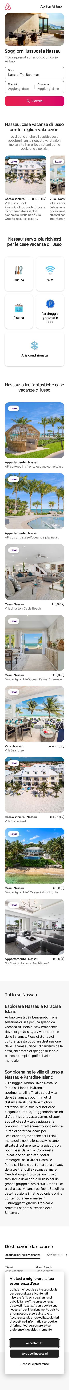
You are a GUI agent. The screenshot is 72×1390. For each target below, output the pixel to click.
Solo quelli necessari (34, 1353)
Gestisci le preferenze (34, 1364)
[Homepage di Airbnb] (8, 6)
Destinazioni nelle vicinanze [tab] (22, 1255)
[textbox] (19, 88)
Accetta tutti (34, 1343)
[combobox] (34, 74)
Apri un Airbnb (51, 6)
